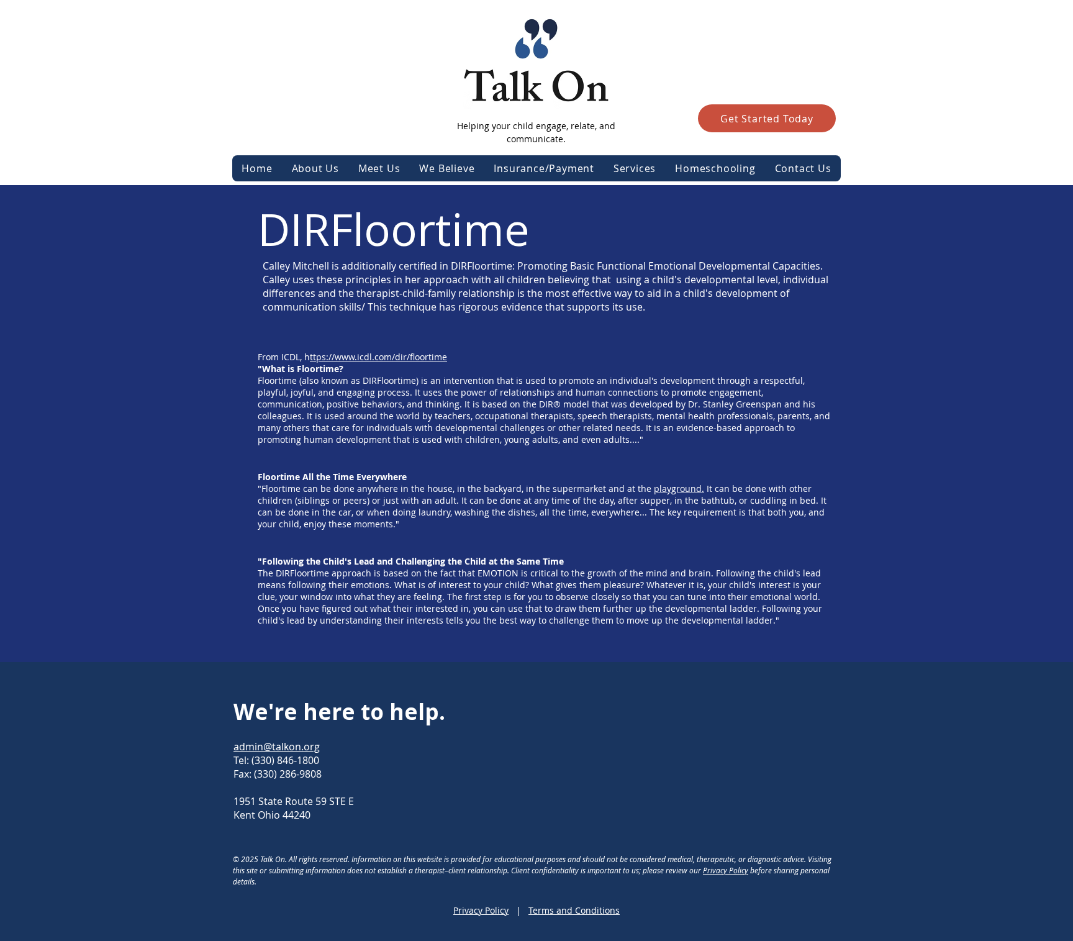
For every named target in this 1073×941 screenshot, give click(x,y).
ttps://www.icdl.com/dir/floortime (378, 357)
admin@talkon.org (276, 746)
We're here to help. (339, 711)
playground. (679, 488)
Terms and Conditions (574, 910)
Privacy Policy (725, 870)
